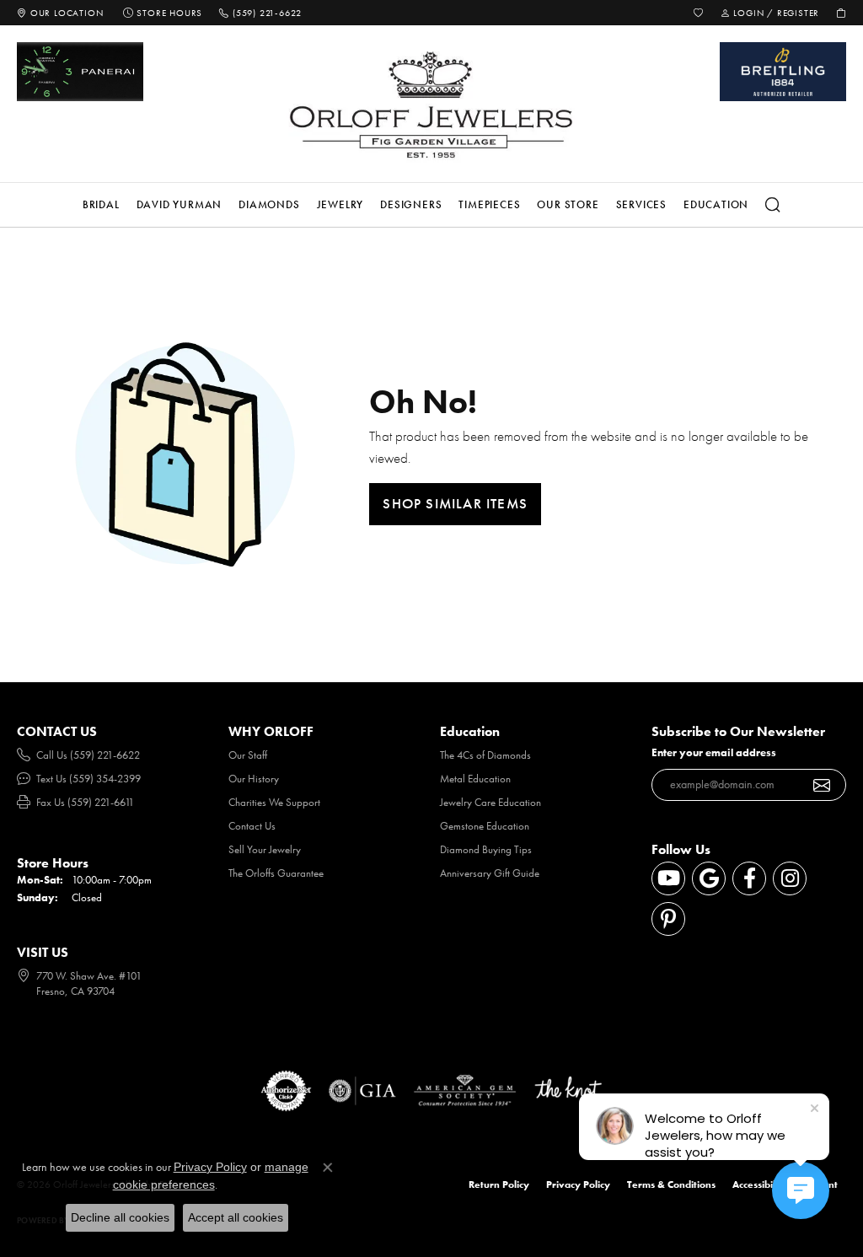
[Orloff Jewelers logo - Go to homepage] (431, 104)
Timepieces (489, 204)
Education (715, 204)
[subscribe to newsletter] (822, 785)
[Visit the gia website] (362, 1091)
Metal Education (475, 778)
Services (641, 204)
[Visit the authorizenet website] (286, 1091)
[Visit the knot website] (568, 1091)
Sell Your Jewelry (264, 849)
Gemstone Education (484, 826)
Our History (253, 778)
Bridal (101, 204)
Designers (411, 204)
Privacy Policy (578, 1184)
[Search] (773, 205)
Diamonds (269, 204)
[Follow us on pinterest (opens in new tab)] (668, 919)
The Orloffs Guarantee (276, 873)
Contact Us (252, 826)
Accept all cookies (235, 1217)
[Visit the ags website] (465, 1091)
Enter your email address (713, 752)
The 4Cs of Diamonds (485, 755)
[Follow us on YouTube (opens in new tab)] (668, 878)
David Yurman (179, 204)
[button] (699, 12)
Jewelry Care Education (490, 802)
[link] (60, 12)
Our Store (567, 204)
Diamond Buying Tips (486, 849)
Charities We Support (274, 802)
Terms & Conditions (671, 1184)
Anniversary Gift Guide (489, 873)
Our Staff (247, 755)
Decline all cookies (120, 1217)
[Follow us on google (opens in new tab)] (709, 878)
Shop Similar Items (455, 503)
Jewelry (340, 204)
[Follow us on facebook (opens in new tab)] (749, 878)
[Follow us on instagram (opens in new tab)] (790, 878)
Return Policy (499, 1184)
